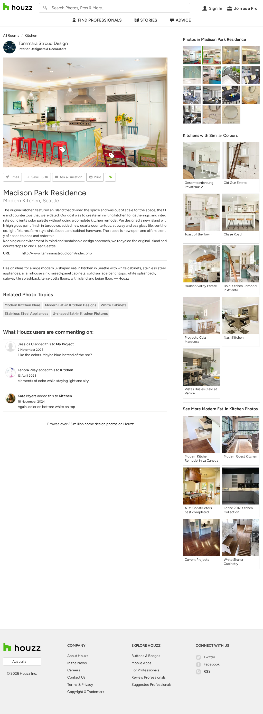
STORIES (148, 20)
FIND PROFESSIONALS (100, 20)
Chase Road (233, 234)
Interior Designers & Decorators (42, 49)
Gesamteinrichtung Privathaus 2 (199, 185)
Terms (72, 684)
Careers (73, 670)
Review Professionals (149, 677)
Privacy (87, 684)
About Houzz (77, 656)
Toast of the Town (198, 234)
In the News (77, 663)
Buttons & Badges (146, 656)
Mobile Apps (141, 663)
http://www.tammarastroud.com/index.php (57, 253)
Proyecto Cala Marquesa (195, 340)
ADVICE (183, 20)
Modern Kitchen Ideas (23, 305)
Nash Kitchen (233, 337)
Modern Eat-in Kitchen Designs (70, 305)
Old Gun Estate (235, 183)
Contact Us (76, 677)
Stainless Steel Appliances (26, 313)
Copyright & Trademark (85, 692)
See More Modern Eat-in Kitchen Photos (220, 408)
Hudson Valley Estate (201, 286)
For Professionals (145, 670)
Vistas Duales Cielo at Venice (201, 391)
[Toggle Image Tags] (110, 177)
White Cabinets (114, 305)
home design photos (101, 424)
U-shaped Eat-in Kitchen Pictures (80, 313)
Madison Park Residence (223, 39)
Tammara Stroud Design (43, 43)
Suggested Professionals (152, 684)
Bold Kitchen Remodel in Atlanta (240, 288)
